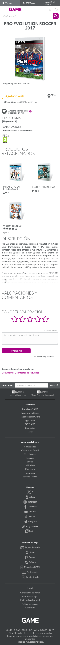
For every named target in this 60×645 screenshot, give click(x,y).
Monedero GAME (32, 567)
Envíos (30, 461)
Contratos (30, 607)
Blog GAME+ (32, 526)
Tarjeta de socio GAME (30, 416)
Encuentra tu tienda (30, 413)
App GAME (30, 420)
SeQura (32, 562)
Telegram (32, 521)
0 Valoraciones (25, 131)
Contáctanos (30, 446)
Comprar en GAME (30, 450)
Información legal (30, 596)
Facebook (32, 506)
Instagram (32, 501)
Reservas (30, 458)
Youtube (32, 511)
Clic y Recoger (30, 454)
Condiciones (31, 102)
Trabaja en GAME (30, 409)
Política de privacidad (30, 600)
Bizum (32, 552)
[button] (56, 16)
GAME (15, 9)
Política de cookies (30, 604)
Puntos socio (32, 572)
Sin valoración (10, 131)
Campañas (30, 428)
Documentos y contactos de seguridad (20, 373)
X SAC (32, 496)
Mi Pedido (30, 465)
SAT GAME (30, 424)
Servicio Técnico (30, 476)
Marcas (30, 431)
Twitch (31, 531)
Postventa (30, 469)
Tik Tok (32, 516)
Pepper (32, 557)
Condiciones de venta (30, 592)
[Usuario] (50, 9)
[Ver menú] (3, 9)
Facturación (30, 473)
